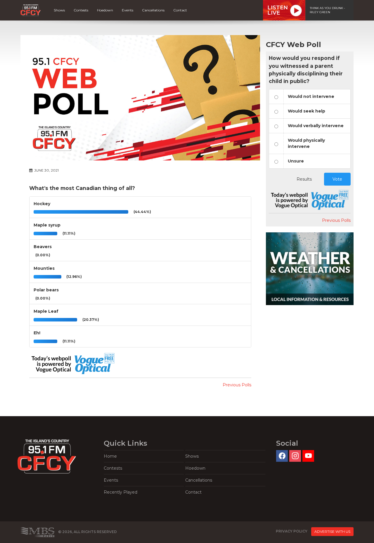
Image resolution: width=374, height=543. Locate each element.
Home (110, 456)
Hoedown (105, 10)
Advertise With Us (332, 531)
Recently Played (120, 492)
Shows (59, 10)
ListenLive (277, 10)
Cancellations (153, 10)
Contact (180, 10)
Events (127, 10)
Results (304, 179)
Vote (337, 179)
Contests (81, 10)
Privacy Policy (291, 531)
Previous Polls (237, 385)
